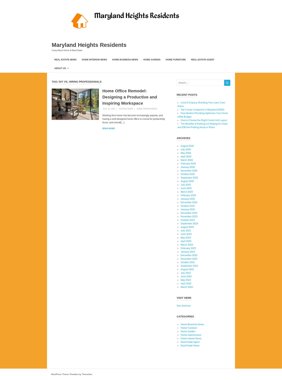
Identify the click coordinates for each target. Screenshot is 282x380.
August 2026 (187, 146)
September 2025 (189, 177)
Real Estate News (65, 59)
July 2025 (186, 185)
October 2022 (188, 262)
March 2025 (187, 192)
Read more (108, 128)
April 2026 (186, 156)
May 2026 (186, 153)
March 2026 (187, 160)
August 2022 (187, 269)
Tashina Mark (126, 109)
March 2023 (187, 244)
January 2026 (188, 167)
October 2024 (188, 206)
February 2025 (188, 195)
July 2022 (186, 273)
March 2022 (187, 287)
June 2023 (186, 234)
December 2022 (189, 255)
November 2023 (189, 216)
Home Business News (125, 59)
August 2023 (187, 227)
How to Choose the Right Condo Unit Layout (204, 120)
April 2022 (186, 283)
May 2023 (186, 237)
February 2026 (188, 163)
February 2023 (188, 248)
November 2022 (189, 259)
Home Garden (151, 59)
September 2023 (189, 223)
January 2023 (188, 252)
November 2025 (189, 170)
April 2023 (186, 241)
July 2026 (186, 149)
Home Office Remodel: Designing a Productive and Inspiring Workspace (129, 97)
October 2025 (188, 174)
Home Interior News (94, 59)
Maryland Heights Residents (89, 45)
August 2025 (187, 181)
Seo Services (184, 305)
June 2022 (186, 276)
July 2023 (186, 230)
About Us (60, 68)
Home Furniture (176, 59)
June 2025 (186, 188)
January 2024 (188, 209)
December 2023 (189, 213)
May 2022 (186, 280)
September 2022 (189, 266)
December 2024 (189, 202)
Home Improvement (147, 109)
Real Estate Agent (202, 59)
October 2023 (188, 220)
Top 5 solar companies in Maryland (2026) (202, 109)
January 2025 (188, 199)
